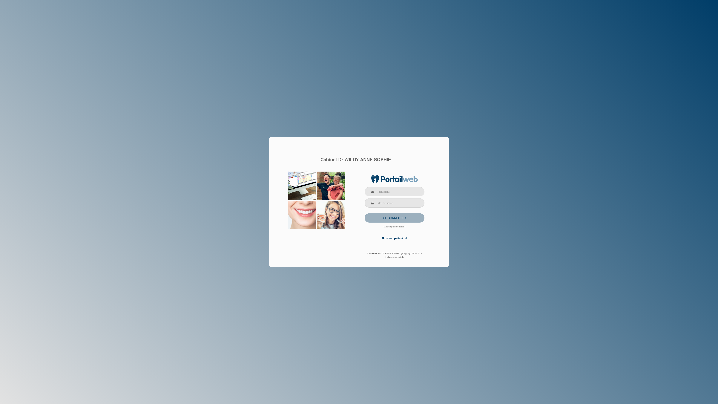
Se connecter (394, 218)
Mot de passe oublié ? (394, 226)
